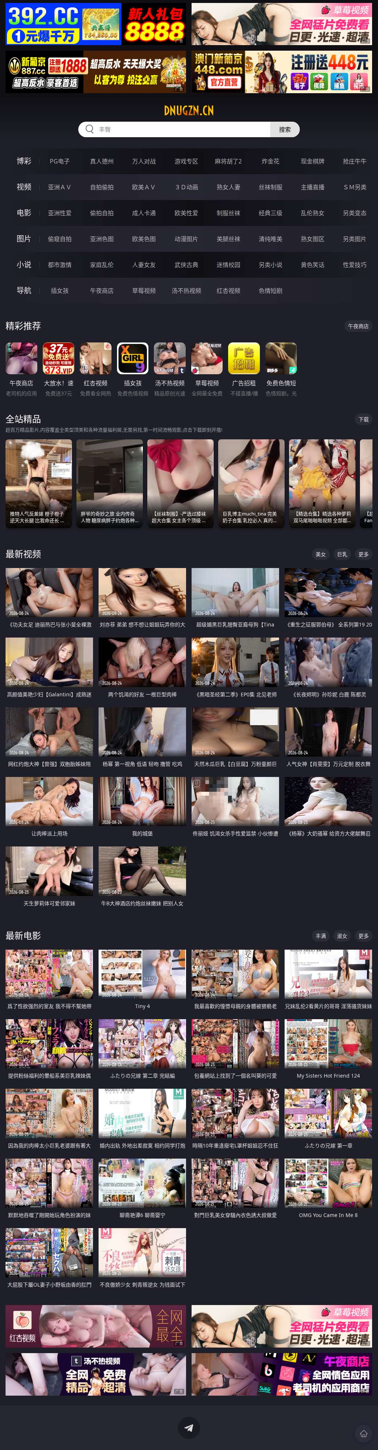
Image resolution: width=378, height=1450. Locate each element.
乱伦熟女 (312, 213)
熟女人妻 (228, 187)
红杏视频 (228, 291)
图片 (24, 239)
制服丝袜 (228, 213)
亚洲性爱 (60, 213)
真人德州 (102, 161)
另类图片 (355, 239)
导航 (24, 290)
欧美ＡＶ (144, 187)
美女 (321, 554)
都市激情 (60, 265)
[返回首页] (363, 1434)
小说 (24, 265)
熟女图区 (312, 239)
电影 (24, 213)
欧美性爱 (186, 213)
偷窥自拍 (60, 239)
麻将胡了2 (228, 161)
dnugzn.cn (189, 110)
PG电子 (60, 161)
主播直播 (312, 187)
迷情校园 (228, 265)
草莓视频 (144, 291)
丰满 (321, 935)
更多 (363, 554)
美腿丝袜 (228, 239)
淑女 (342, 935)
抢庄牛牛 (355, 161)
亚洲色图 (102, 239)
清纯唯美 (270, 239)
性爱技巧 (355, 265)
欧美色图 (144, 239)
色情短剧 (270, 291)
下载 (363, 419)
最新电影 (23, 935)
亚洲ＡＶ (60, 187)
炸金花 (270, 161)
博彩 (24, 161)
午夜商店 (102, 291)
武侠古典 (186, 265)
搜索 (285, 129)
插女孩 (60, 291)
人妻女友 (144, 265)
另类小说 (270, 265)
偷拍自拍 (102, 213)
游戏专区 (186, 161)
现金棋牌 (312, 161)
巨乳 (342, 554)
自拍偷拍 (102, 187)
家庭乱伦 (102, 265)
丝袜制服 (270, 187)
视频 (24, 187)
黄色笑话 (312, 265)
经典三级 (270, 213)
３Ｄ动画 (186, 187)
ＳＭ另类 (355, 187)
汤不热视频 (186, 291)
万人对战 (144, 161)
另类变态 (355, 213)
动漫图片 (186, 239)
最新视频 (23, 554)
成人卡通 (144, 213)
